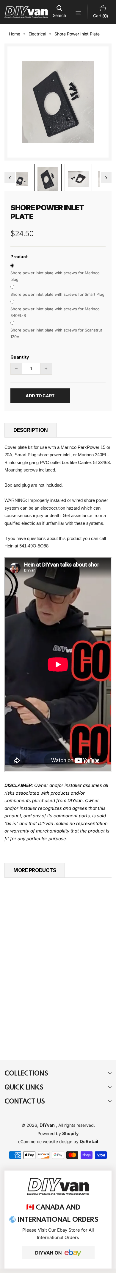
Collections (26, 1073)
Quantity (19, 357)
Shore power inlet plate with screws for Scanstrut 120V (56, 333)
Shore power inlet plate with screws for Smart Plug (57, 294)
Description (30, 430)
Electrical (37, 33)
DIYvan (47, 1125)
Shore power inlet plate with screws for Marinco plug (55, 276)
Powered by (49, 1133)
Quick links (23, 1087)
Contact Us (24, 1101)
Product (19, 256)
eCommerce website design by (49, 1141)
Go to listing (49, 991)
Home (14, 33)
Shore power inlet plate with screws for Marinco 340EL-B (55, 312)
